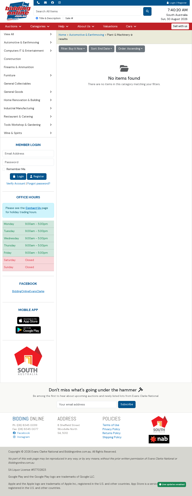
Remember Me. (16, 169)
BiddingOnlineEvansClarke (28, 291)
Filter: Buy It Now (71, 48)
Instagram (23, 437)
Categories (38, 26)
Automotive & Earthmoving (86, 34)
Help (61, 26)
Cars (129, 26)
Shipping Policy (112, 437)
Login (20, 176)
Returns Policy (112, 433)
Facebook (23, 433)
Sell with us (180, 26)
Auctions (11, 26)
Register (38, 176)
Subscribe (127, 404)
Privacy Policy (111, 429)
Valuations (110, 26)
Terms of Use (111, 425)
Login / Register (178, 2)
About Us (84, 26)
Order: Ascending (129, 48)
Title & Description (50, 18)
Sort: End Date (100, 48)
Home (62, 34)
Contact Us (33, 208)
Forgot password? (38, 183)
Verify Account (15, 183)
